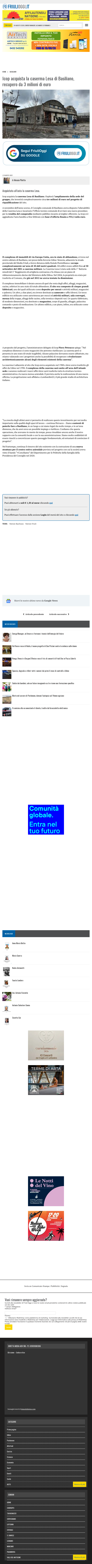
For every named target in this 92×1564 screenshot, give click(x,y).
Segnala (64, 1286)
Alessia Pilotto (20, 180)
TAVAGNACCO (11, 1513)
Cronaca (10, 1457)
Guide (9, 1479)
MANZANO (10, 1546)
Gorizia (9, 1451)
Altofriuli (10, 1446)
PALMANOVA (11, 1551)
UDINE (9, 1502)
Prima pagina (11, 1429)
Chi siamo (11, 1352)
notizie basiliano (16, 524)
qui (51, 502)
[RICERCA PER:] (70, 25)
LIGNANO (10, 1540)
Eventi (9, 1473)
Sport (9, 1468)
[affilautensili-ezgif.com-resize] (46, 19)
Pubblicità (55, 1286)
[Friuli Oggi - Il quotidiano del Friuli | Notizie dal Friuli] (42, 7)
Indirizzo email (11, 1309)
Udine (9, 1435)
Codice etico (20, 1352)
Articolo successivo (58, 614)
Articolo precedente (34, 614)
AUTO (9, 1484)
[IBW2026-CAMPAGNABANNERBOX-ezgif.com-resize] (46, 1239)
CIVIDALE (10, 1530)
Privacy (7, 1315)
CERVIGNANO (11, 1519)
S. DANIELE (10, 1535)
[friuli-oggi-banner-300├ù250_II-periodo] (46, 833)
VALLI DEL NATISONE (14, 1557)
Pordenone (10, 1440)
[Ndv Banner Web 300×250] (46, 1204)
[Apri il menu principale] (86, 25)
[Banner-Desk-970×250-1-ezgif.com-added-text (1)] (46, 50)
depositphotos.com (28, 1409)
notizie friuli (30, 524)
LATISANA (10, 1524)
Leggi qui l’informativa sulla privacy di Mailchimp (68, 1320)
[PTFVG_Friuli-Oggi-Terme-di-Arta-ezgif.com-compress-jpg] (46, 1093)
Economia (10, 1462)
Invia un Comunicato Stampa (36, 1286)
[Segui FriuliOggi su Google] (46, 153)
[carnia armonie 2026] (46, 1058)
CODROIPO (10, 1508)
